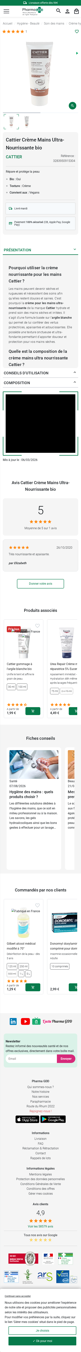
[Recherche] (58, 11)
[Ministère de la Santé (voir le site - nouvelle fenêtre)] (48, 1258)
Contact (40, 1153)
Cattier (14, 157)
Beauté (72, 781)
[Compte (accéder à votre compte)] (67, 11)
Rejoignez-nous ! (41, 1111)
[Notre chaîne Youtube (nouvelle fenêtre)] (25, 1021)
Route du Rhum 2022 (41, 1106)
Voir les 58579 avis (40, 1226)
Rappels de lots (40, 1158)
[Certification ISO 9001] (23, 1259)
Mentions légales (40, 1174)
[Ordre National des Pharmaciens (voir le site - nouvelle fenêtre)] (28, 1276)
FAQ (40, 1143)
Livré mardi (20, 208)
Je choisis (42, 1330)
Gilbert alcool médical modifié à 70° (21, 946)
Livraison (40, 1139)
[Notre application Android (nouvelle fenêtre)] (53, 1119)
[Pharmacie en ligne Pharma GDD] (31, 11)
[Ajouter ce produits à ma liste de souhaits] (77, 31)
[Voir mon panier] (76, 11)
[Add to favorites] (37, 626)
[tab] (21, 112)
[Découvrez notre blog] (57, 1021)
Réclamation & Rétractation (40, 1148)
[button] (6, 11)
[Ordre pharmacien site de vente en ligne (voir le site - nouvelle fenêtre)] (65, 1259)
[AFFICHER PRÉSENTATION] (74, 250)
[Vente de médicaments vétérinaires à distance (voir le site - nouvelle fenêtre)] (11, 1277)
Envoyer (66, 1059)
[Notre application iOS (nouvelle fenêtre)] (27, 1119)
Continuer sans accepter (18, 1296)
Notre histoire (40, 1092)
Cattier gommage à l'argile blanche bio (19, 666)
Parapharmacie (40, 1101)
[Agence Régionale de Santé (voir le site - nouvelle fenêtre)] (45, 1276)
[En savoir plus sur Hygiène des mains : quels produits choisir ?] (33, 764)
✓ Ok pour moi (42, 1341)
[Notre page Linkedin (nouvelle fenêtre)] (13, 1021)
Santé (13, 781)
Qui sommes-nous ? (40, 1087)
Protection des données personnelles (40, 1179)
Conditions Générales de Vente (40, 1184)
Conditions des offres (41, 1188)
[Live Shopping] (36, 1021)
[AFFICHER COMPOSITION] (74, 383)
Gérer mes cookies (40, 1193)
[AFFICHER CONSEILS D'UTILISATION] (74, 373)
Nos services (40, 1096)
